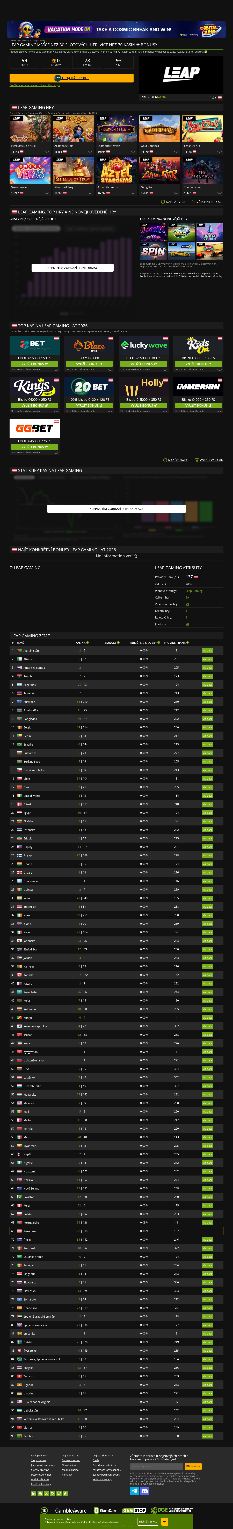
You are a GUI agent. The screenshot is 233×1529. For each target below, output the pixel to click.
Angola (28, 676)
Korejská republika (35, 1026)
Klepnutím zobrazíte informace (72, 268)
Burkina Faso (32, 761)
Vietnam (29, 1427)
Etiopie (28, 838)
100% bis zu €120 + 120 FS (89, 399)
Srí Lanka (29, 1334)
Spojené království (35, 1325)
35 (78, 1094)
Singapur (29, 1274)
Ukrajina (29, 1393)
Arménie (29, 693)
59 (187, 597)
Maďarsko (30, 1094)
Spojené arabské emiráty (39, 1316)
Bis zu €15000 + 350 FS (143, 399)
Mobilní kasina (70, 1469)
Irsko (27, 915)
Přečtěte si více (148, 1521)
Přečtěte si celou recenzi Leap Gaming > (35, 85)
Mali (26, 1112)
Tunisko (29, 1376)
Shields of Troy (63, 187)
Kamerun (29, 966)
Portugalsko (31, 1223)
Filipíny (28, 847)
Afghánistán (31, 650)
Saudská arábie (33, 1257)
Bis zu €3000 (89, 358)
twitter (46, 1492)
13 (79, 1291)
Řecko (28, 1240)
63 (78, 915)
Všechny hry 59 (209, 202)
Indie (27, 898)
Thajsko (28, 1368)
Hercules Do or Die (23, 146)
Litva (27, 1069)
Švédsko (29, 1342)
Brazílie (28, 744)
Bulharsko (30, 753)
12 (79, 1035)
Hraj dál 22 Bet (75, 78)
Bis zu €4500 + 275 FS (34, 441)
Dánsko (28, 804)
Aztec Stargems (108, 187)
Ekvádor (29, 821)
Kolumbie (30, 1009)
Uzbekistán (31, 1410)
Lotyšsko (29, 1077)
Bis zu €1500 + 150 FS (34, 358)
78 (78, 1231)
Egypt (27, 813)
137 (78, 975)
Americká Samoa (34, 668)
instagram (52, 1492)
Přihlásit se (193, 1466)
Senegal (29, 1265)
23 (79, 941)
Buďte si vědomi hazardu (28, 369)
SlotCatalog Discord (144, 1489)
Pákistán (29, 1197)
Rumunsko (30, 1248)
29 (187, 604)
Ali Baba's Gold (64, 146)
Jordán (28, 958)
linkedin (33, 1492)
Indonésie (30, 907)
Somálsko (30, 1299)
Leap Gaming (194, 591)
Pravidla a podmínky (104, 1465)
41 (78, 932)
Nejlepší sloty (39, 1455)
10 (79, 813)
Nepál (27, 1154)
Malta (27, 1120)
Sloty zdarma (38, 1460)
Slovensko (30, 1282)
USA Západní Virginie (37, 1402)
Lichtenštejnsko (34, 1060)
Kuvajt (28, 1043)
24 (78, 727)
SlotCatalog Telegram (134, 1489)
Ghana (28, 864)
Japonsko (29, 941)
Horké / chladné (40, 1479)
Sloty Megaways (40, 1469)
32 (78, 1214)
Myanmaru (31, 1146)
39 (78, 778)
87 (78, 1188)
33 (78, 804)
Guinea (28, 890)
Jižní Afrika (30, 949)
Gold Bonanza (150, 146)
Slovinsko (30, 1291)
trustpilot (65, 1492)
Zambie (28, 1436)
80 (78, 855)
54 (78, 702)
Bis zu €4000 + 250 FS (34, 399)
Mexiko (28, 1137)
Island (27, 924)
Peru (27, 1205)
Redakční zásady (102, 1479)
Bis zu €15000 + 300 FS (143, 358)
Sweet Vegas (19, 187)
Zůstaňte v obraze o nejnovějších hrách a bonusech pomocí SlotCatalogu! (159, 1457)
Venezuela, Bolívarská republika (44, 1419)
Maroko (28, 1129)
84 (78, 1180)
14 (79, 847)
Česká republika (34, 770)
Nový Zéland (31, 1188)
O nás (96, 1460)
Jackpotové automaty (43, 1465)
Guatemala (31, 881)
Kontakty (67, 1474)
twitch (59, 1492)
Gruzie (28, 872)
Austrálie (29, 702)
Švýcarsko (30, 1351)
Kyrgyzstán (31, 1052)
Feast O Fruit (192, 146)
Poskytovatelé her (41, 1474)
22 (79, 1205)
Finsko (28, 855)
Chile (27, 779)
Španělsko (30, 1308)
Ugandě (29, 1385)
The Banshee (192, 187)
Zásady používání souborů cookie (111, 1474)
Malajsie (29, 1103)
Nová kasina (69, 1465)
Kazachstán (31, 992)
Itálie (27, 932)
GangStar (147, 187)
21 (78, 1325)
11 (79, 710)
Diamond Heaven (109, 146)
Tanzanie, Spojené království (42, 1359)
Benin (27, 736)
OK (164, 1522)
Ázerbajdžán (32, 710)
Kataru (28, 983)
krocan (28, 1035)
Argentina (30, 685)
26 (79, 992)
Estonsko (29, 830)
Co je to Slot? (103, 1455)
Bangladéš (30, 719)
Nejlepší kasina (70, 1455)
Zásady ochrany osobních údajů (111, 1469)
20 (79, 1137)
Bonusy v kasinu (71, 1460)
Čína (27, 787)
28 (187, 624)
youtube (40, 1492)
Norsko (28, 1180)
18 (79, 1248)
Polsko (28, 1214)
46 (78, 744)
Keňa (27, 1001)
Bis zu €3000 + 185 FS (198, 358)
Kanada (28, 975)
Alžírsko (29, 659)
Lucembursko (32, 1086)
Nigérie (28, 1163)
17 (79, 949)
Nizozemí (29, 1171)
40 (78, 898)
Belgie (27, 727)
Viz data (207, 650)
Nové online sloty (41, 1484)
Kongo (28, 1018)
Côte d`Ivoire (32, 796)
